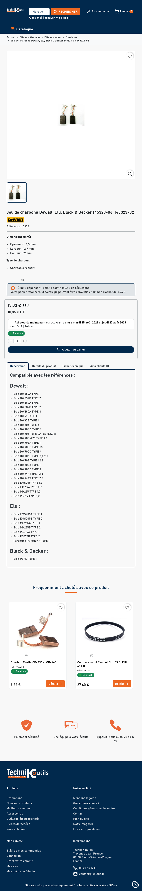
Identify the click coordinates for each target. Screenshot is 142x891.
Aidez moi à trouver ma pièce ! (49, 17)
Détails (53, 683)
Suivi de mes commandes (24, 850)
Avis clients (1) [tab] (99, 366)
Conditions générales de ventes (94, 808)
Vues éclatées (16, 829)
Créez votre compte (20, 861)
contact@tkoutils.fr (91, 873)
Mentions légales (84, 798)
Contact (78, 813)
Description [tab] (17, 366)
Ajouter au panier (73, 349)
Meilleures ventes (19, 808)
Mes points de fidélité (21, 871)
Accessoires (15, 813)
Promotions (14, 798)
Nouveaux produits (19, 803)
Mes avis (12, 866)
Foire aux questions (86, 829)
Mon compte (15, 841)
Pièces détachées (18, 823)
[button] (97, 11)
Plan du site (81, 818)
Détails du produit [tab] (44, 366)
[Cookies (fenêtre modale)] (135, 884)
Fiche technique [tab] (73, 366)
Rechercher (68, 11)
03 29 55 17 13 (87, 868)
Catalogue (24, 29)
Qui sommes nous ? (86, 803)
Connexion (14, 855)
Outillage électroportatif (23, 818)
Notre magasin (83, 823)
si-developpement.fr (62, 885)
